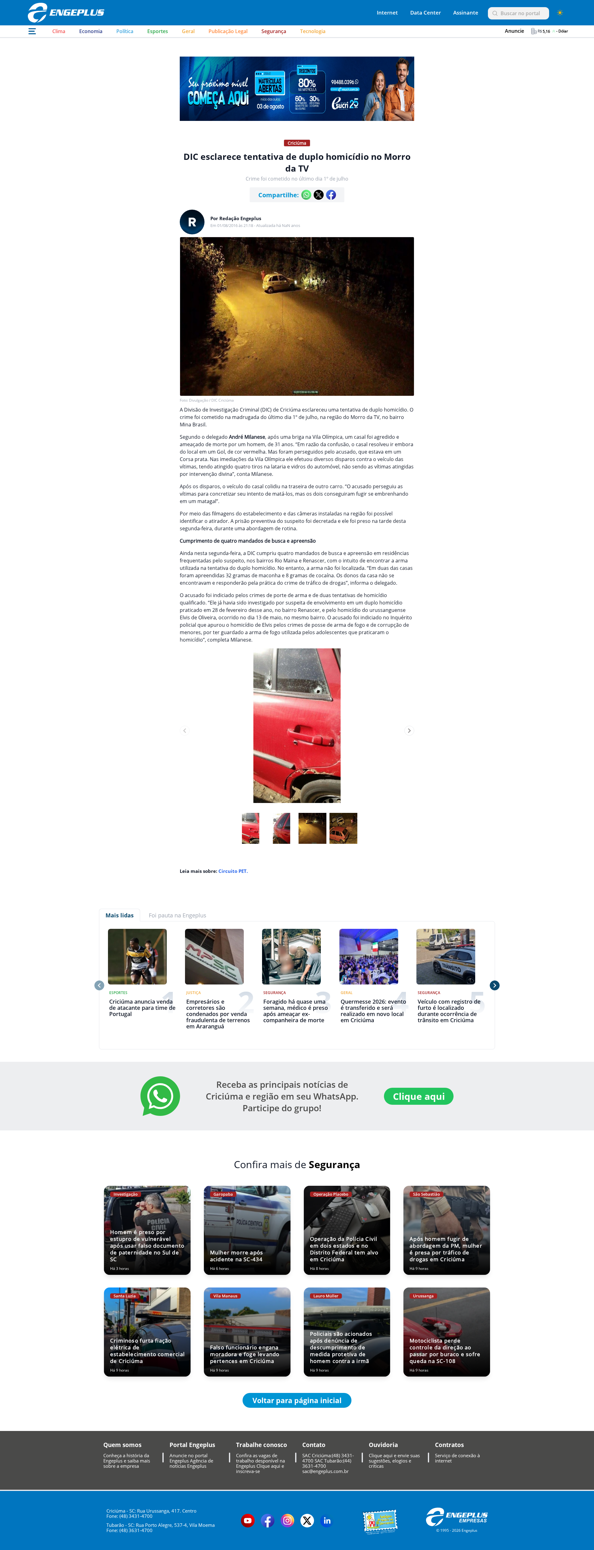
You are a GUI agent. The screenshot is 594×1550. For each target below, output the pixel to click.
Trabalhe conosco (261, 1445)
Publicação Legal (228, 31)
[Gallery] (297, 730)
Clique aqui (419, 1096)
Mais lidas (119, 915)
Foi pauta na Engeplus (177, 915)
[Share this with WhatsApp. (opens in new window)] (306, 195)
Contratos (449, 1445)
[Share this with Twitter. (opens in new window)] (319, 195)
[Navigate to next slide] (409, 731)
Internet (387, 12)
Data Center (425, 12)
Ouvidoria (383, 1445)
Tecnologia (312, 31)
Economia (90, 31)
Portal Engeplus (192, 1445)
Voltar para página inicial (297, 1400)
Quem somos (122, 1445)
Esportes (157, 31)
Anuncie (514, 31)
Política (124, 31)
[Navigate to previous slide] (185, 731)
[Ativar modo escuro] (560, 12)
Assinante (465, 12)
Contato (313, 1445)
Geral (188, 31)
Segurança (273, 31)
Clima (58, 31)
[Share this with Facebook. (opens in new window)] (331, 195)
